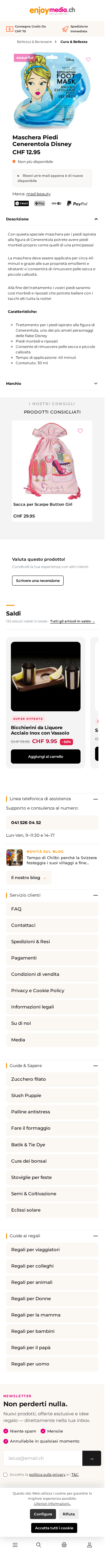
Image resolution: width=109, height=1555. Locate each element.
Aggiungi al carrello (45, 756)
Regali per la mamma (36, 1315)
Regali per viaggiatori (35, 1249)
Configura (43, 1514)
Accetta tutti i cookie (54, 1528)
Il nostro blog (25, 877)
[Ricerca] (38, 1545)
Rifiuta (69, 1514)
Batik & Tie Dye (28, 1145)
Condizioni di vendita (35, 974)
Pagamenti (24, 958)
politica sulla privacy (47, 1474)
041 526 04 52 (26, 822)
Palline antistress (30, 1112)
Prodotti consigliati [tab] (52, 412)
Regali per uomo (30, 1364)
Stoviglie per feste (31, 1177)
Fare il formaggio (31, 1128)
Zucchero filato (28, 1079)
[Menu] (15, 1545)
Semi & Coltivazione (33, 1193)
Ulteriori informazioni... (52, 1503)
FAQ (16, 909)
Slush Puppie (26, 1095)
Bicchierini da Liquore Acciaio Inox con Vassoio (40, 730)
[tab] (52, 219)
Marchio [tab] (13, 383)
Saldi (13, 613)
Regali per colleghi (32, 1266)
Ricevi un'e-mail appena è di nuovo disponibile (50, 178)
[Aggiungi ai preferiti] (88, 58)
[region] (52, 90)
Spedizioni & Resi (30, 941)
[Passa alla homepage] (52, 10)
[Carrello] (64, 1545)
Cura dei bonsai (29, 1161)
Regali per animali (31, 1282)
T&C (75, 1474)
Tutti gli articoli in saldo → (72, 621)
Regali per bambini (32, 1331)
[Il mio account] (89, 1545)
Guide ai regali (25, 1235)
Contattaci (23, 925)
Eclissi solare (26, 1210)
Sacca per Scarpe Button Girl (42, 504)
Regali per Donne (31, 1298)
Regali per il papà (31, 1347)
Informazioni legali (32, 1007)
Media (18, 1040)
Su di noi (21, 1023)
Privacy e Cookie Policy (37, 990)
